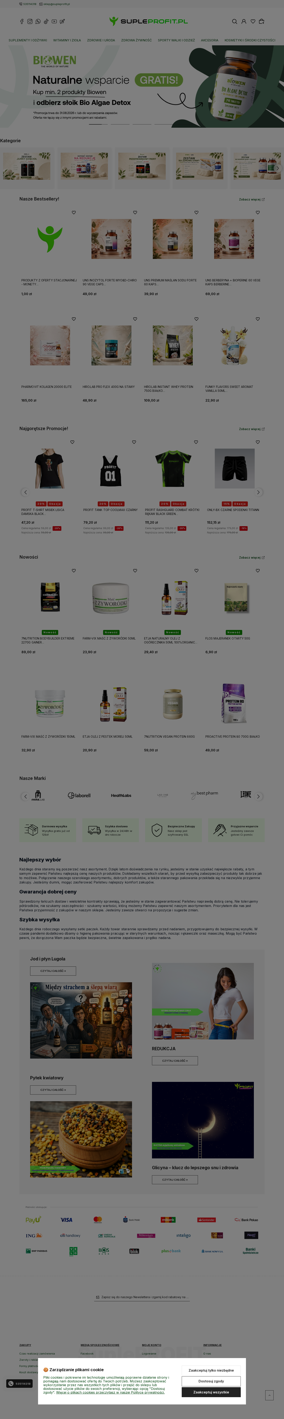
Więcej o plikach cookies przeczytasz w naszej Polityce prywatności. (110, 1392)
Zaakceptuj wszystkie (211, 1392)
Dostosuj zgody (211, 1381)
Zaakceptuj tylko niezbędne (211, 1370)
